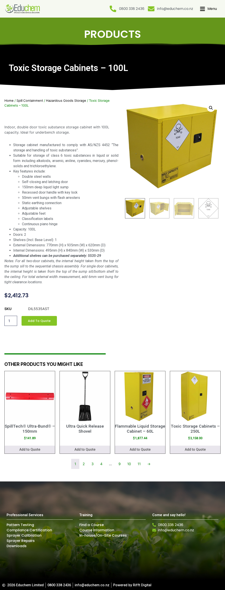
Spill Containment (29, 101)
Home (9, 101)
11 (139, 464)
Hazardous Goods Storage (66, 101)
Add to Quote (39, 321)
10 (129, 464)
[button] (211, 108)
